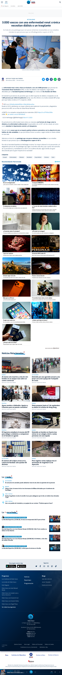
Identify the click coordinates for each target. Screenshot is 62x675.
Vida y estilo (8, 494)
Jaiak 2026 (20, 6)
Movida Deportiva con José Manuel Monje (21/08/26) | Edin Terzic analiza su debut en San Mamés (24, 529)
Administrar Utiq (44, 647)
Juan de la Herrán (47, 579)
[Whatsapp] (55, 79)
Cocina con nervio (47, 585)
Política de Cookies (49, 644)
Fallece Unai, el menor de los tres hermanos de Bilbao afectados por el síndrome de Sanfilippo (29, 489)
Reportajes (27, 580)
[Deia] (7, 655)
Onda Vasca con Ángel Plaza (10, 604)
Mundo (4, 374)
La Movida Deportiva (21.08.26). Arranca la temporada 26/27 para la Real (23, 520)
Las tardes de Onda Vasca (9, 582)
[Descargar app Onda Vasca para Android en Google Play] (11, 566)
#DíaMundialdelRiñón (16, 104)
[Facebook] (51, 79)
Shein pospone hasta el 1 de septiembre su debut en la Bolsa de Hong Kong (46, 406)
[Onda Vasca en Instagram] (48, 566)
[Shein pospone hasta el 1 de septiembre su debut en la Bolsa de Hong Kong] (46, 394)
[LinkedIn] (47, 79)
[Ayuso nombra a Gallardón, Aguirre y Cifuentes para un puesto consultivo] (16, 394)
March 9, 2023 (27, 117)
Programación (28, 583)
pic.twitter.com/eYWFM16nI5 (16, 114)
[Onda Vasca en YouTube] (44, 566)
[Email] (59, 79)
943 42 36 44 (32, 629)
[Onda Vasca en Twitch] (52, 566)
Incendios (13, 6)
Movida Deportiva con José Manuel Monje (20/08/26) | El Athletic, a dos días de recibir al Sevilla (24, 539)
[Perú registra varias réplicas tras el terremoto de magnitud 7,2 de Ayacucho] (46, 449)
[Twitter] (43, 79)
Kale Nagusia (5, 585)
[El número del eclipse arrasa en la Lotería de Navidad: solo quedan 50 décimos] (16, 449)
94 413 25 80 (32, 624)
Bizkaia (7, 486)
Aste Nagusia (5, 6)
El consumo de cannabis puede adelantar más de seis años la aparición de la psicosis (30, 483)
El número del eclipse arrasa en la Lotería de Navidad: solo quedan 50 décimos (14, 462)
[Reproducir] (51, 520)
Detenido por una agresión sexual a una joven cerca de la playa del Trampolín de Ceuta (46, 379)
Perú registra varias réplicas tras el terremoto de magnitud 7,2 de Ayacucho (44, 462)
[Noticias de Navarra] (53, 655)
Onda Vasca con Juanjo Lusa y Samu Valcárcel (10, 594)
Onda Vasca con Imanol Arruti (10, 598)
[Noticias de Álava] (41, 655)
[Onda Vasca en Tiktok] (55, 566)
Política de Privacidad (37, 644)
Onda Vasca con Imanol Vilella (10, 601)
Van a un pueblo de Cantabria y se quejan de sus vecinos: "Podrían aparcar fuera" (29, 503)
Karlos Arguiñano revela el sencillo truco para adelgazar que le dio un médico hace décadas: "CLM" (32, 496)
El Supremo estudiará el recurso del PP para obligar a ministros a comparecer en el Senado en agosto (15, 434)
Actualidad (35, 374)
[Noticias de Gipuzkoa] (18, 655)
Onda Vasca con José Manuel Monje (10, 589)
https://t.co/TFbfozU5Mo (45, 112)
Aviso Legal (27, 644)
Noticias (26, 577)
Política (4, 403)
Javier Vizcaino (46, 582)
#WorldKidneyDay (28, 104)
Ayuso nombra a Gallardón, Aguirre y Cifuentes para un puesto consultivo (15, 406)
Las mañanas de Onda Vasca (10, 579)
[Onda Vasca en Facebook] (40, 566)
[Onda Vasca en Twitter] (36, 566)
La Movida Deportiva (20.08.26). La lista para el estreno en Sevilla (21, 548)
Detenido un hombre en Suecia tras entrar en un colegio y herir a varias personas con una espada (44, 434)
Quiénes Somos (18, 644)
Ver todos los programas (9, 607)
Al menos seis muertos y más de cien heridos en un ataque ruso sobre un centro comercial (15, 379)
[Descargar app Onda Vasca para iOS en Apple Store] (21, 566)
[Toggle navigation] (2, 2)
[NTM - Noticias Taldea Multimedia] (31, 655)
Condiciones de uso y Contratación (28, 647)
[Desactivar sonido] (55, 672)
